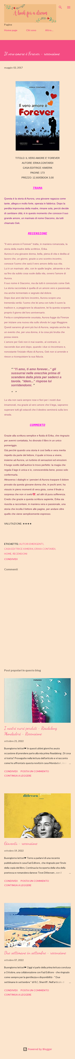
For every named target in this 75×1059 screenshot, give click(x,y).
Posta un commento (35, 771)
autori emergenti (31, 543)
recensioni (20, 553)
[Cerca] (60, 6)
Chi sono (31, 30)
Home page (10, 30)
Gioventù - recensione (21, 843)
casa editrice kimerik (18, 548)
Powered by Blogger (39, 1049)
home (8, 553)
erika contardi (45, 548)
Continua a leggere (17, 775)
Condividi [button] (11, 559)
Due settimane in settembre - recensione (35, 952)
